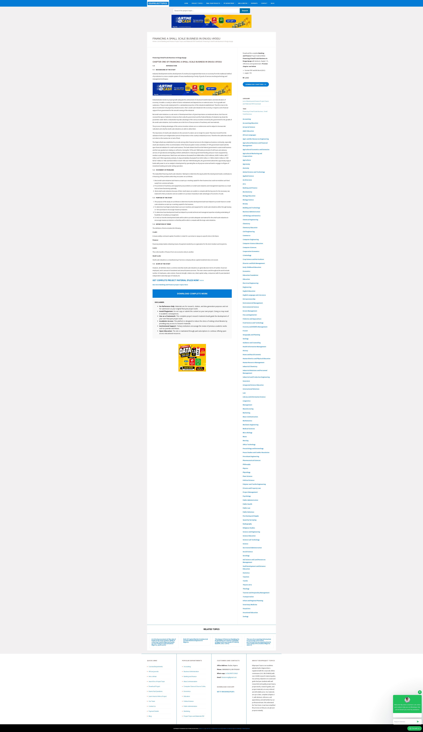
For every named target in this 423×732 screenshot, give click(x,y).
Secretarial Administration (252, 548)
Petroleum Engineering (251, 456)
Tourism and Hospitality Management (256, 593)
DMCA (248, 728)
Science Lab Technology (251, 540)
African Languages (249, 135)
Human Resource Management (253, 362)
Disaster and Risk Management (254, 263)
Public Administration (250, 500)
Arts (244, 184)
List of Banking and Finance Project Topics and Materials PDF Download (180, 41)
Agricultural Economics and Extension (256, 149)
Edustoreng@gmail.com (229, 677)
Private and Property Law (252, 488)
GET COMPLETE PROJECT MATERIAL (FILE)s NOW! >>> (178, 280)
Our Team (152, 701)
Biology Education (249, 196)
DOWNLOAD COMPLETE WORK (192, 293)
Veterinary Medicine (250, 605)
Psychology (247, 496)
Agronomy (246, 164)
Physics (245, 468)
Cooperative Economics (251, 251)
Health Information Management (254, 347)
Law (244, 393)
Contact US (209, 728)
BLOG (272, 3)
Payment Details (154, 711)
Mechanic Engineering (250, 425)
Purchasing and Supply (251, 516)
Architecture (247, 180)
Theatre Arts (247, 585)
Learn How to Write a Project (158, 696)
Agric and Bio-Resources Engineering (256, 139)
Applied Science (248, 176)
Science (245, 544)
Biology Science (248, 200)
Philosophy (246, 464)
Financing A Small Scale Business (253, 111)
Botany (245, 204)
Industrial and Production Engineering (256, 377)
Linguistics (246, 401)
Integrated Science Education (253, 385)
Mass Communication (250, 417)
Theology (246, 589)
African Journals (154, 671)
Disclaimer (237, 728)
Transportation (248, 597)
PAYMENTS (254, 3)
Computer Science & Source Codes (194, 686)
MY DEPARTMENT (229, 3)
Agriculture (247, 160)
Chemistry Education (250, 228)
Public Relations (248, 512)
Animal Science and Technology (254, 172)
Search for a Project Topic (157, 681)
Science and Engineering (251, 532)
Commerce (246, 235)
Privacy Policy (218, 728)
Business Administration (251, 212)
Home (154, 41)
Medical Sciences (249, 429)
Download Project (154, 686)
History (245, 351)
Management (247, 405)
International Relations (251, 389)
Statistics (246, 573)
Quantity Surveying (249, 520)
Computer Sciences (249, 247)
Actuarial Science (249, 127)
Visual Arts (246, 609)
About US (202, 728)
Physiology (246, 472)
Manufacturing (248, 409)
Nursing (245, 441)
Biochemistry (247, 192)
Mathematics (247, 421)
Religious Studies (249, 528)
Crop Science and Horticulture (253, 259)
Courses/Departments (156, 667)
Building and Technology (251, 208)
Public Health (247, 504)
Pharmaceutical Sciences (252, 460)
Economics (187, 691)
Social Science (248, 552)
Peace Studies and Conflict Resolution (256, 452)
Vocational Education (250, 612)
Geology (246, 339)
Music (245, 437)
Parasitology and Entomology (253, 448)
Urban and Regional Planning (253, 601)
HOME (186, 3)
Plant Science (247, 476)
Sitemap (243, 728)
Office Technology (249, 444)
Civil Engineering (249, 231)
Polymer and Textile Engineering (254, 484)
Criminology (247, 255)
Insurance (246, 381)
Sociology (246, 556)
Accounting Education (250, 123)
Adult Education (248, 131)
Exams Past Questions (155, 691)
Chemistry (246, 224)
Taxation (246, 577)
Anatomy (246, 168)
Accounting (247, 119)
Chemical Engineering (250, 220)
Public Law (246, 508)
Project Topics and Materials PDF (194, 716)
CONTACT (264, 3)
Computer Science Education (253, 243)
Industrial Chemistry (250, 366)
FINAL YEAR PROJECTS (213, 3)
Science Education (249, 536)
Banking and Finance (250, 188)
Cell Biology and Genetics (252, 216)
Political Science (248, 480)
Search (245, 11)
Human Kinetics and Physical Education (256, 358)
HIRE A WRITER (242, 3)
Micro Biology (247, 433)
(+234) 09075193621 (231, 673)
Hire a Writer (153, 676)
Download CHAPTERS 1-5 (256, 84)
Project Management (250, 492)
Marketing (246, 413)
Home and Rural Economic (252, 355)
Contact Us (152, 706)
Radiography (247, 524)
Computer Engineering (251, 239)
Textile (245, 581)
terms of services (228, 728)
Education (187, 696)
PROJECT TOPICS (197, 3)
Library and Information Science (254, 397)
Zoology (245, 616)
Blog (150, 716)
